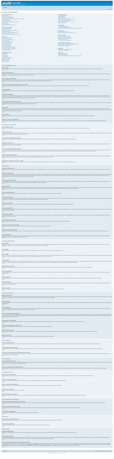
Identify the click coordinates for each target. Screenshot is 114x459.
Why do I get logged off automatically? (8, 17)
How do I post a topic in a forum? (7, 37)
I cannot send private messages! (63, 26)
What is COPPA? (4, 22)
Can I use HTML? (5, 54)
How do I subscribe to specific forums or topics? (66, 44)
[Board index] (7, 3)
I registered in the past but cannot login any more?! (10, 21)
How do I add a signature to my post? (8, 39)
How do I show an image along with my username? (10, 32)
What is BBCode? (5, 53)
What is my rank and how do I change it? (8, 33)
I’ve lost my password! (5, 19)
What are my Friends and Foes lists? (64, 31)
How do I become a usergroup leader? (64, 19)
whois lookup (75, 443)
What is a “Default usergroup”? (63, 21)
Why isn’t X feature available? (62, 54)
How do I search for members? (63, 39)
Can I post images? (5, 56)
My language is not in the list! (6, 31)
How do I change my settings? (7, 28)
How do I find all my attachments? (63, 50)
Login (111, 9)
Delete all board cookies (102, 451)
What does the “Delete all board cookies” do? (9, 24)
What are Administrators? (62, 15)
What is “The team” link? (62, 22)
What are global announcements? (7, 57)
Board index (5, 7)
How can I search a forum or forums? (64, 36)
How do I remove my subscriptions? (64, 45)
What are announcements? (6, 58)
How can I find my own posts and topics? (64, 40)
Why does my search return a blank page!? (65, 38)
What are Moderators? (61, 16)
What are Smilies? (5, 55)
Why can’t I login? (5, 15)
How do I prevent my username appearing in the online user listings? (13, 18)
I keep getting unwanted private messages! (65, 27)
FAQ (108, 9)
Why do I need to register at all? (7, 16)
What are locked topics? (6, 60)
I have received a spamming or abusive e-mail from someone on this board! (70, 28)
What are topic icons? (5, 61)
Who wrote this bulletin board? (63, 53)
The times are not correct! (6, 29)
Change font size (111, 7)
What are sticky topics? (6, 59)
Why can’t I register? (5, 23)
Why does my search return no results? (64, 37)
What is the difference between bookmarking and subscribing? (68, 43)
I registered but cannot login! (6, 20)
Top (3, 82)
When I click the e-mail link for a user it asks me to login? (11, 34)
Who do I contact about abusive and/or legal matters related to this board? (70, 55)
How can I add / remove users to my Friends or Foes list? (67, 32)
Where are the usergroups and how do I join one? (66, 18)
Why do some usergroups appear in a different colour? (67, 20)
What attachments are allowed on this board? (65, 49)
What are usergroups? (61, 17)
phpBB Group (31, 432)
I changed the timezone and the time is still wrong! (10, 30)
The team (96, 451)
